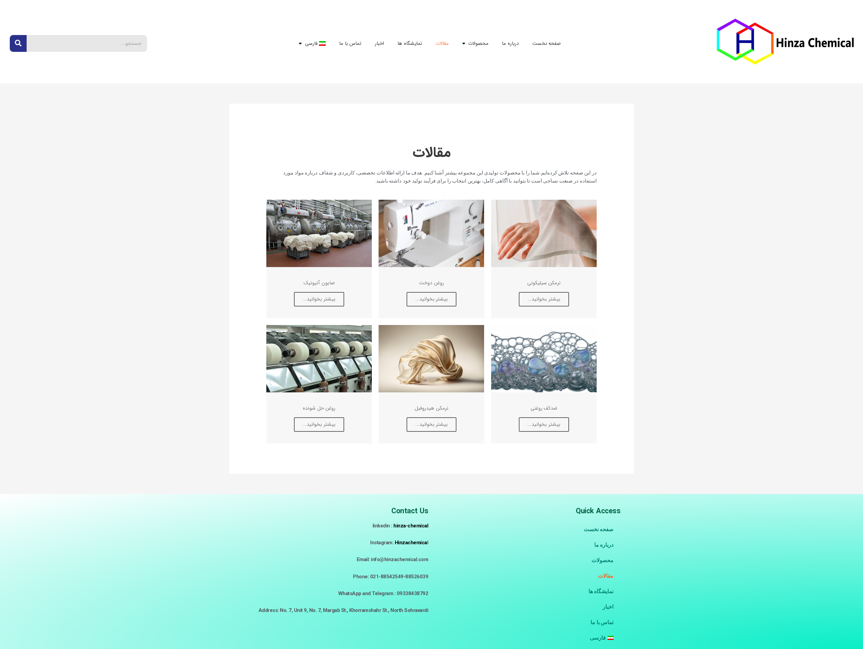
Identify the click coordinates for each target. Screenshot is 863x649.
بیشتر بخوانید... (544, 299)
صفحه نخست (546, 43)
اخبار (379, 43)
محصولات (478, 43)
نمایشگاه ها (409, 43)
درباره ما (510, 43)
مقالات (442, 43)
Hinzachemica (411, 543)
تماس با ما (350, 43)
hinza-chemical (410, 526)
